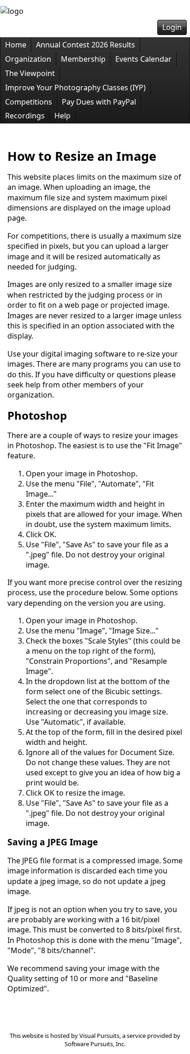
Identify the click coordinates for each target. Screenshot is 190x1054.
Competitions (28, 102)
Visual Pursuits (99, 1035)
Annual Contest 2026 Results (85, 45)
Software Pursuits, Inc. (95, 1044)
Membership (83, 59)
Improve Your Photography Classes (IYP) (75, 87)
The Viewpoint (30, 73)
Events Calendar (143, 59)
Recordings (25, 116)
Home (15, 45)
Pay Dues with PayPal (99, 102)
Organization (28, 59)
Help (62, 116)
